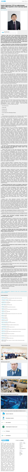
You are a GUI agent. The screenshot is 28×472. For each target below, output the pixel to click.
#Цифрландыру (7, 291)
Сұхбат (2, 9)
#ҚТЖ (3, 291)
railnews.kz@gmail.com (23, 448)
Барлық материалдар (24, 345)
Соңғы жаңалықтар (4, 295)
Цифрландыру (5, 9)
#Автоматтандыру (23, 291)
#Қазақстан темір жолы (15, 291)
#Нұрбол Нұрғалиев (4, 292)
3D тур (24, 443)
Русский (23, 1)
